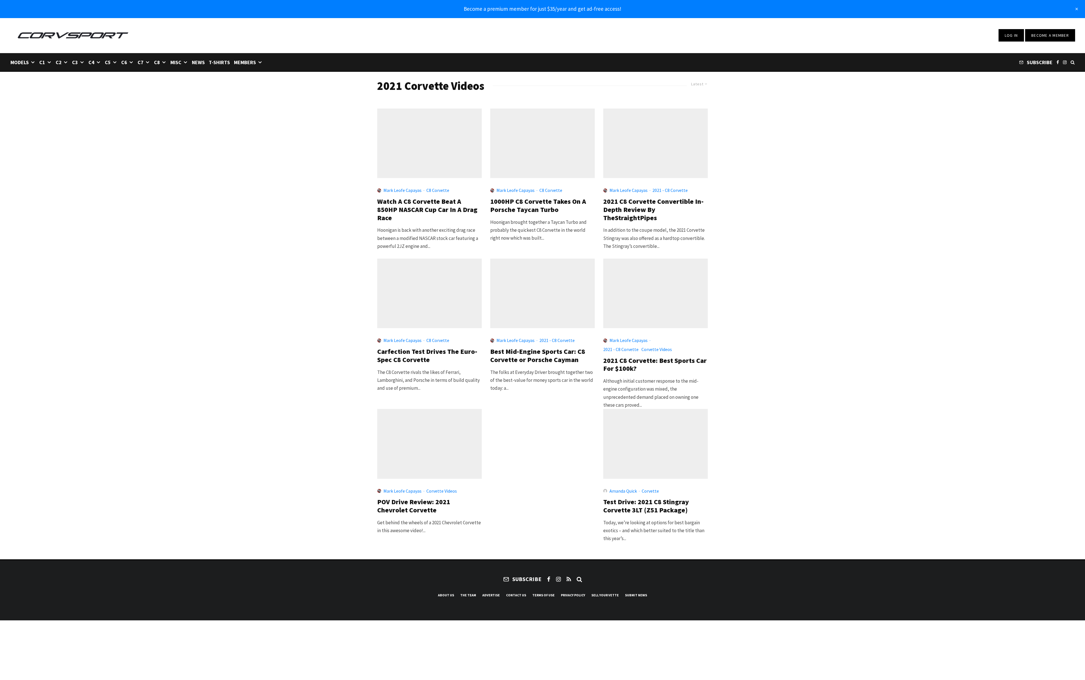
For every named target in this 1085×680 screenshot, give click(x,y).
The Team (468, 595)
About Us (446, 595)
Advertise (491, 595)
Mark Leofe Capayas (402, 190)
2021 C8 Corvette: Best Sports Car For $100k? (655, 365)
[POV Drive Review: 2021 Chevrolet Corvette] (429, 443)
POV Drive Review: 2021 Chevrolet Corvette (413, 506)
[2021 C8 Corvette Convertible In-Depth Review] (655, 143)
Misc (175, 62)
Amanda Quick (623, 491)
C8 (157, 62)
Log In (1011, 35)
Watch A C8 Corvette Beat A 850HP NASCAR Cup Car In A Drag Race (427, 210)
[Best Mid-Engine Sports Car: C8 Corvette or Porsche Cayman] (542, 293)
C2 (59, 62)
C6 (124, 62)
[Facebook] (1057, 62)
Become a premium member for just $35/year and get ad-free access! (542, 8)
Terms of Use (543, 595)
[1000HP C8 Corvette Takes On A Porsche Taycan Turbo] (542, 143)
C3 (75, 62)
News (198, 62)
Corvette (650, 491)
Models (19, 62)
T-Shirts (219, 62)
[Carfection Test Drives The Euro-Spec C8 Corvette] (429, 293)
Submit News (636, 595)
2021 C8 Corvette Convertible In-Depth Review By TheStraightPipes (653, 210)
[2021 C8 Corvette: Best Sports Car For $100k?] (655, 293)
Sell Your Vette (605, 595)
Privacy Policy (573, 595)
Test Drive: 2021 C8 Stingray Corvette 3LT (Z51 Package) (646, 506)
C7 (141, 62)
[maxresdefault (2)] (429, 143)
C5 (108, 62)
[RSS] (569, 579)
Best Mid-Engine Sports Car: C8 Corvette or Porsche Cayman (537, 356)
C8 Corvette (437, 190)
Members (245, 62)
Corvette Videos (656, 349)
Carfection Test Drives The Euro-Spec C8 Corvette (427, 356)
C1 (42, 62)
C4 (91, 62)
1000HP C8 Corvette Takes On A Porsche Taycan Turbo (538, 206)
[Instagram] (1065, 62)
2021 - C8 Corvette (670, 190)
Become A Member (1050, 35)
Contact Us (516, 595)
